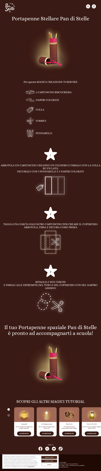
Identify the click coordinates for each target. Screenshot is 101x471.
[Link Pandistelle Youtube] (54, 449)
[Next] (9, 409)
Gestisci (49, 464)
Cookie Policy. (31, 466)
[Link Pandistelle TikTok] (61, 449)
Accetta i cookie (49, 457)
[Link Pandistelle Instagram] (47, 449)
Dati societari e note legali (59, 462)
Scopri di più (24, 433)
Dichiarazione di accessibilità (77, 465)
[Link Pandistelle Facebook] (40, 449)
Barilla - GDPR (65, 465)
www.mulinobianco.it (63, 467)
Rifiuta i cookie (49, 461)
